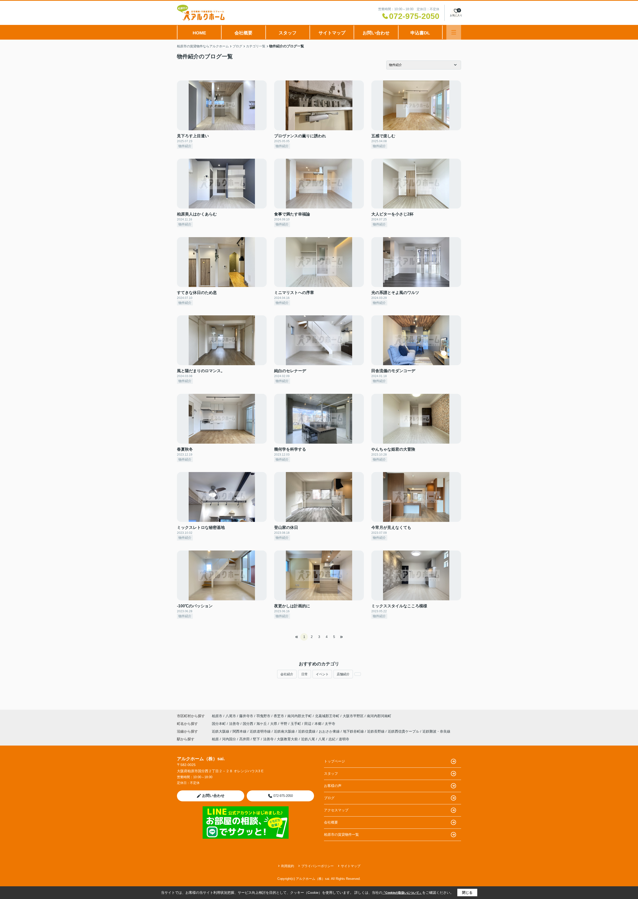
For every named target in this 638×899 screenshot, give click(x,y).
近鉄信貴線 (307, 731)
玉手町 (296, 724)
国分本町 (219, 724)
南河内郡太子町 (299, 716)
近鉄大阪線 (221, 731)
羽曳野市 (263, 716)
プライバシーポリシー (317, 866)
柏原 (215, 739)
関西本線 (240, 731)
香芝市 (279, 716)
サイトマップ (332, 32)
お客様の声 (332, 786)
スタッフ (288, 32)
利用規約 (287, 866)
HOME (199, 32)
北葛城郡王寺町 (327, 716)
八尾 (321, 739)
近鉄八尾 (308, 739)
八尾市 (231, 716)
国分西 (248, 724)
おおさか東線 (330, 731)
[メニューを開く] (454, 32)
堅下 (256, 739)
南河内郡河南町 (379, 716)
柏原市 (217, 716)
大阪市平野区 (353, 716)
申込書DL (420, 32)
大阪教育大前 (287, 739)
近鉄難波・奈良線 (436, 731)
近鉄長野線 (376, 731)
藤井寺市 (246, 716)
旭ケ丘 (262, 724)
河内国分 (229, 739)
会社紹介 (286, 674)
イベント (322, 674)
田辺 (308, 724)
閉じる (467, 893)
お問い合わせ (376, 32)
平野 (284, 724)
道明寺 (344, 739)
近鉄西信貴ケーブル (404, 731)
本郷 (318, 724)
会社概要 (243, 32)
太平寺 (330, 724)
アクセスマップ (336, 810)
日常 (304, 674)
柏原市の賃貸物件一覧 (341, 834)
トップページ (334, 761)
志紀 (331, 739)
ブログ (329, 798)
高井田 (244, 739)
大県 (274, 724)
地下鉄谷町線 (354, 731)
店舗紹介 (343, 674)
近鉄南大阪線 (285, 731)
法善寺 (234, 724)
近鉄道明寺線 (261, 731)
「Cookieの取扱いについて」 (402, 893)
